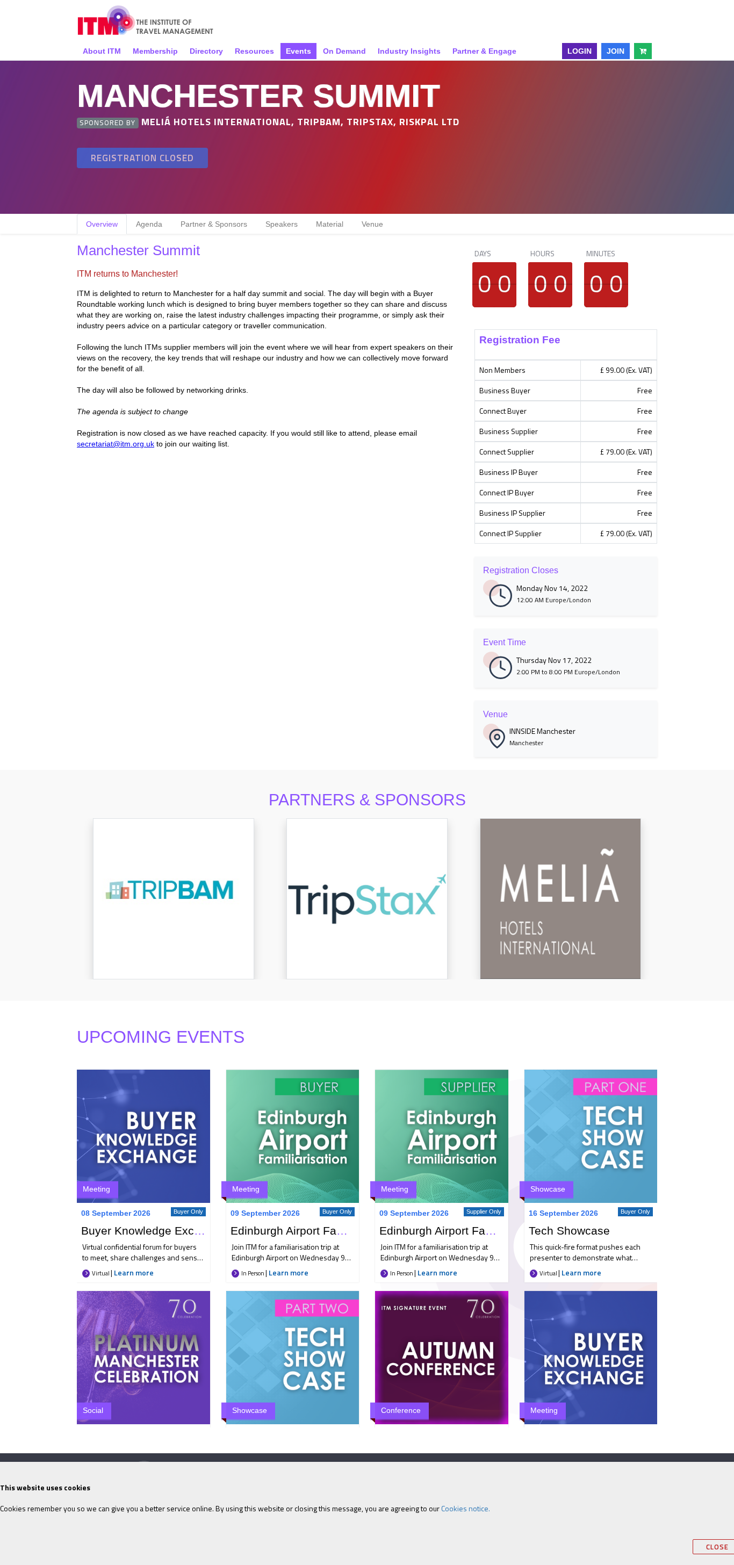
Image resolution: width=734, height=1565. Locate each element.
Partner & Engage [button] (484, 51)
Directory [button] (206, 51)
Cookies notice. (465, 1508)
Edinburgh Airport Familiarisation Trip (326, 1230)
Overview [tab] (102, 224)
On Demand (344, 51)
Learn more (134, 1272)
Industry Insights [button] (409, 51)
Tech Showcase (569, 1230)
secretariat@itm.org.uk (115, 443)
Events (298, 51)
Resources (254, 51)
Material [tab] (329, 224)
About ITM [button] (102, 51)
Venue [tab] (372, 224)
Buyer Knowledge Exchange (153, 1230)
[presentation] (64, 910)
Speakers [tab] (281, 224)
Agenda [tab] (149, 224)
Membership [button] (155, 51)
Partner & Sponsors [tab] (214, 224)
